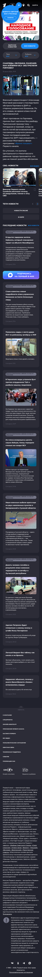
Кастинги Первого (9, 733)
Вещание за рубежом (29, 774)
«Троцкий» (34, 848)
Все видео (6, 738)
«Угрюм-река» (16, 848)
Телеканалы (7, 914)
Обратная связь (8, 747)
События (6, 756)
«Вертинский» (16, 850)
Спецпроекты (7, 719)
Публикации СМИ (9, 761)
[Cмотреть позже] (33, 190)
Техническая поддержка (12, 752)
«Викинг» (25, 848)
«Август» (6, 845)
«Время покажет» (23, 143)
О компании (7, 715)
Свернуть (21, 710)
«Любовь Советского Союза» (20, 845)
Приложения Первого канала (13, 729)
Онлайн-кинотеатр (9, 724)
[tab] (12, 46)
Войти (35, 5)
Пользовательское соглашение (14, 743)
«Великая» (6, 850)
